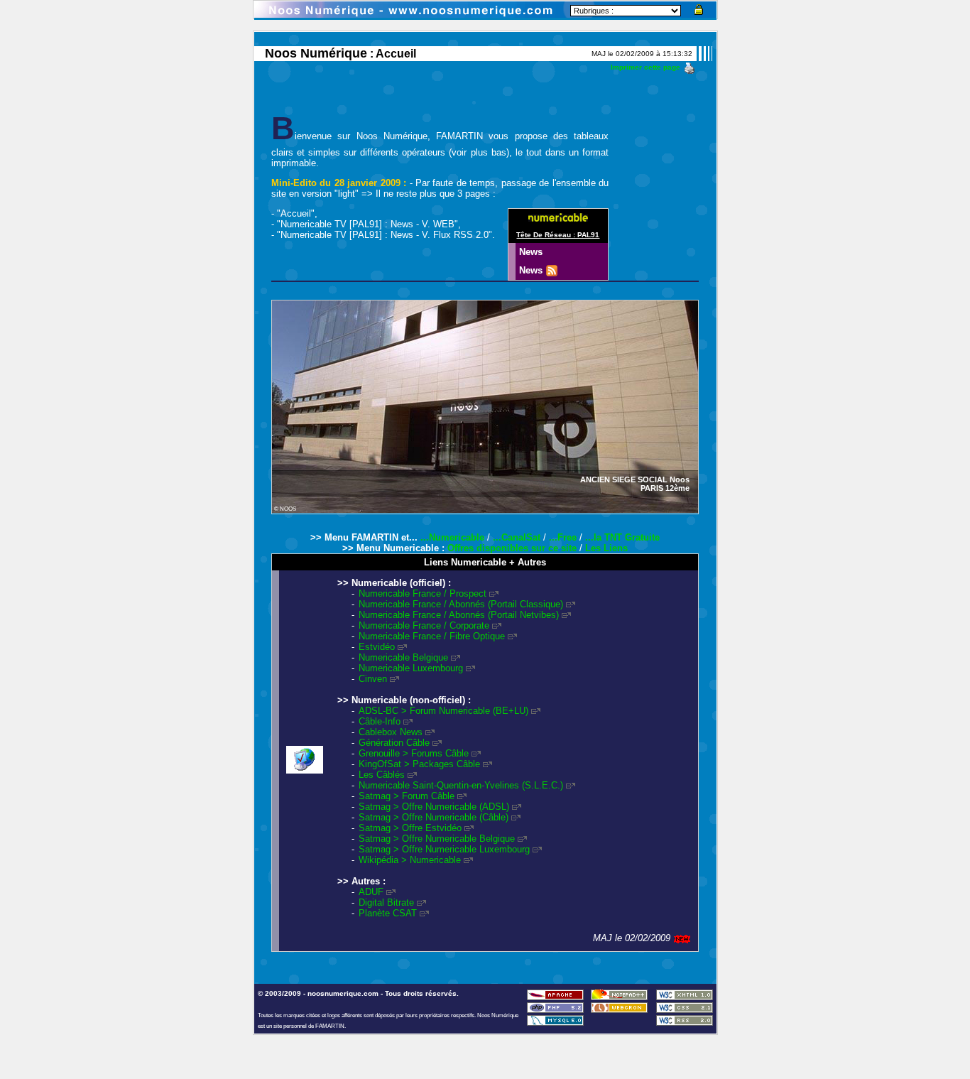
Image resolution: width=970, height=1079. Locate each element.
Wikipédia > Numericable (410, 860)
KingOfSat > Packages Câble (419, 764)
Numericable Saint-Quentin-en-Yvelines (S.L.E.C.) (461, 785)
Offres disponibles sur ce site (512, 548)
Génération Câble (394, 742)
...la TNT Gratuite (622, 537)
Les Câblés (382, 774)
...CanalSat (516, 537)
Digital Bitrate (386, 902)
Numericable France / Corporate (424, 625)
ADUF (371, 891)
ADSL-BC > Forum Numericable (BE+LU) (443, 710)
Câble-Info (379, 721)
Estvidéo (377, 646)
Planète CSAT (388, 913)
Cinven (373, 678)
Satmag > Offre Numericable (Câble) (433, 817)
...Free (563, 537)
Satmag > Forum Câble (406, 796)
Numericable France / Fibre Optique (432, 636)
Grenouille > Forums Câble (414, 753)
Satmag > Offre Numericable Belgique (437, 838)
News (532, 251)
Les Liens (606, 548)
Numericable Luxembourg (411, 668)
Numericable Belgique (403, 657)
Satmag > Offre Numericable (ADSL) (434, 806)
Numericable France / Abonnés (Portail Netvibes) (459, 614)
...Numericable (452, 537)
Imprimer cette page (645, 67)
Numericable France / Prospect (422, 593)
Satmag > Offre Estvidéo (410, 828)
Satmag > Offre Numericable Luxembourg (444, 849)
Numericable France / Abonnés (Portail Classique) (461, 604)
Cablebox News (391, 732)
